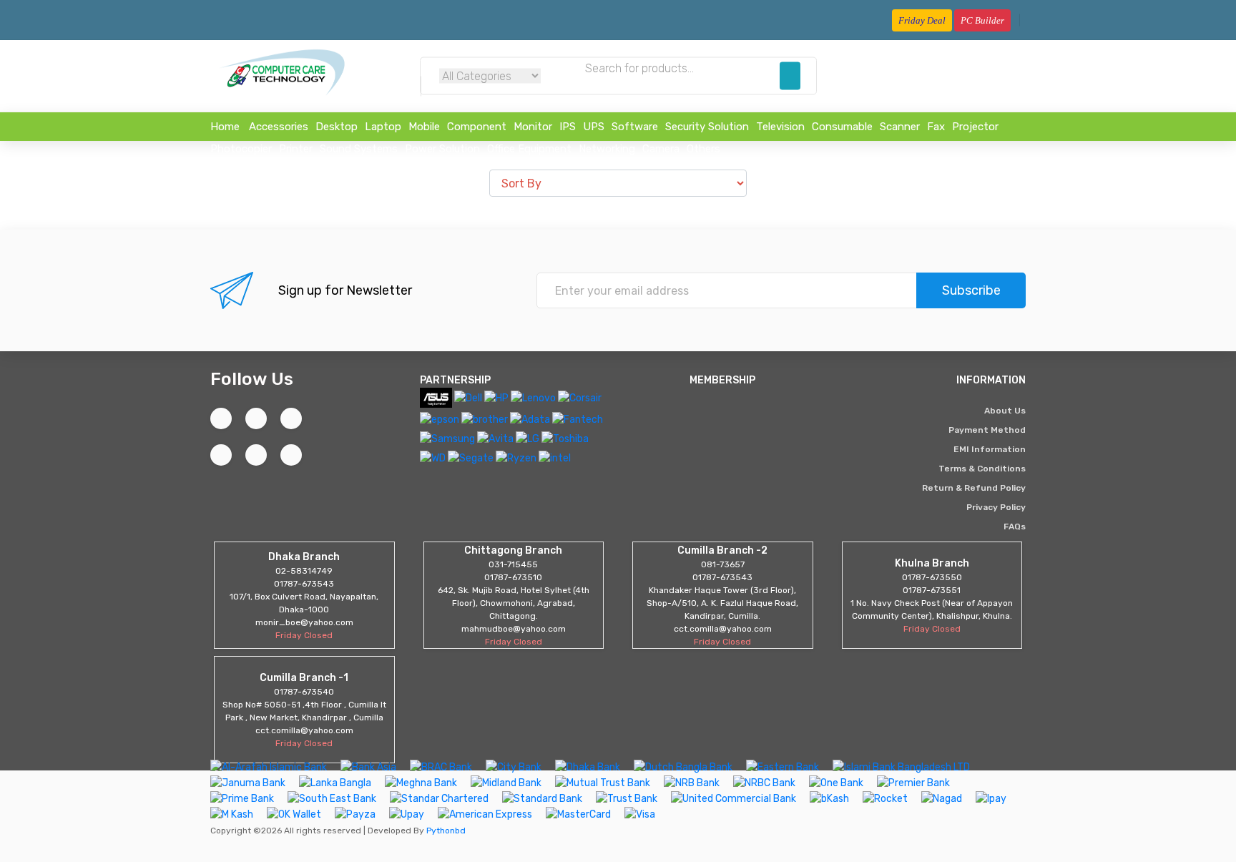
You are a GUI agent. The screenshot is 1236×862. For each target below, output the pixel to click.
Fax (936, 126)
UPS (593, 126)
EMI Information (989, 449)
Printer (296, 148)
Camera (661, 148)
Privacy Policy (996, 507)
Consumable (842, 126)
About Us (1005, 411)
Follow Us (251, 378)
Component (476, 126)
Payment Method (987, 430)
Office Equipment (529, 148)
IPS (567, 126)
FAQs (1015, 526)
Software (635, 126)
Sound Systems (359, 148)
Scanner (900, 126)
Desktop (336, 126)
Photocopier (241, 148)
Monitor (533, 126)
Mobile (424, 126)
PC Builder (982, 20)
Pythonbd (445, 831)
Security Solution (707, 126)
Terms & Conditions (982, 469)
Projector (975, 126)
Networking (607, 148)
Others (703, 148)
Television (780, 126)
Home (225, 126)
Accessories (278, 126)
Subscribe (971, 290)
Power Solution (442, 148)
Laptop (383, 126)
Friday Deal (922, 20)
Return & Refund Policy (974, 488)
